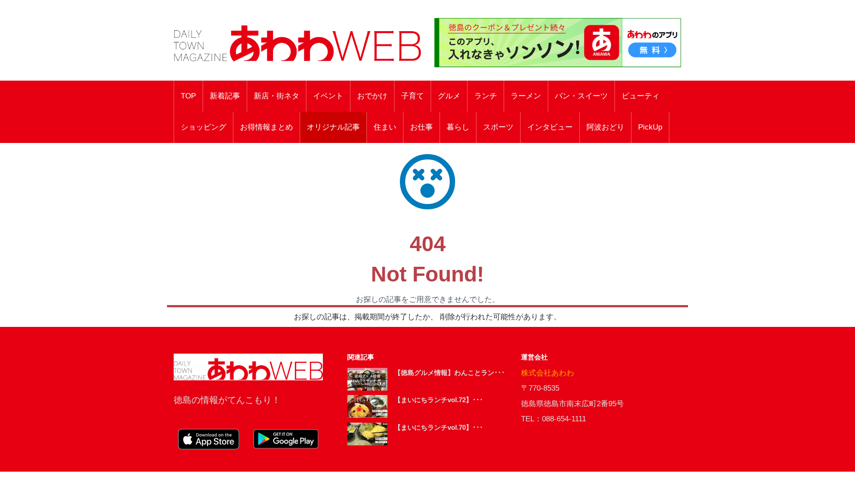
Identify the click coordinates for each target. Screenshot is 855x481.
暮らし (458, 127)
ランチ (485, 96)
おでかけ (372, 96)
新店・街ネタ (276, 96)
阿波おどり (605, 127)
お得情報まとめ (266, 127)
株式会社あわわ (547, 373)
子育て (412, 96)
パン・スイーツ (581, 96)
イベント (328, 96)
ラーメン (526, 96)
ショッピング (203, 127)
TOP (188, 96)
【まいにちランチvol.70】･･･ (438, 427)
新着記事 (225, 96)
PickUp (650, 127)
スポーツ (498, 127)
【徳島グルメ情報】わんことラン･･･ (449, 372)
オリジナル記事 (333, 127)
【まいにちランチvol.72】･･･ (438, 400)
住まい (385, 127)
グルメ (449, 96)
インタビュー (550, 127)
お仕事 (421, 127)
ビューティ (641, 96)
